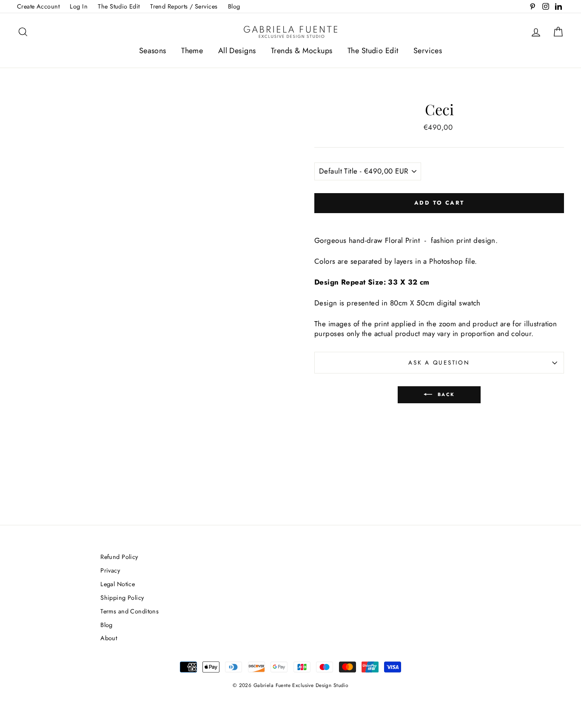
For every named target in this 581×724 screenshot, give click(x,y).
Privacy (110, 570)
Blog (234, 6)
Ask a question (439, 362)
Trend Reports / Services (183, 6)
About (108, 638)
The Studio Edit (119, 6)
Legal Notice (117, 584)
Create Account (38, 6)
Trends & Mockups (302, 50)
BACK (445, 394)
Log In (79, 6)
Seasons (152, 50)
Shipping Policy (122, 597)
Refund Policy (119, 557)
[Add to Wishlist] (439, 220)
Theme (192, 50)
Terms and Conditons (129, 611)
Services (427, 50)
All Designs (237, 50)
